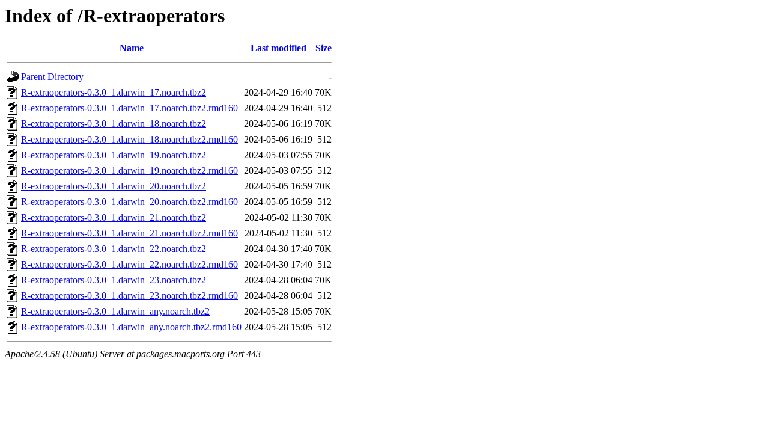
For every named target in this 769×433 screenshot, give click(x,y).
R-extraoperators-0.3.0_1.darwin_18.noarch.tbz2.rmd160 (129, 139)
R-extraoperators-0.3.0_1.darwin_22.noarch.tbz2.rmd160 (129, 264)
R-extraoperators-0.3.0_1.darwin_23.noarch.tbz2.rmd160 (129, 295)
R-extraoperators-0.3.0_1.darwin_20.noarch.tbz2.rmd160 (129, 202)
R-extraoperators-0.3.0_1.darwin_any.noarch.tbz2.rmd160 (131, 327)
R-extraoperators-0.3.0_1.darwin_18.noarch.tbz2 (113, 123)
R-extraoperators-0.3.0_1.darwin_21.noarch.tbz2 (113, 217)
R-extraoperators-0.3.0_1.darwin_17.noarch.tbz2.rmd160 (129, 108)
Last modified (278, 48)
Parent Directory (52, 77)
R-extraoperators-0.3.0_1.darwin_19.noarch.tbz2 (113, 155)
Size (323, 48)
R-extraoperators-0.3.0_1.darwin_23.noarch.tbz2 (113, 280)
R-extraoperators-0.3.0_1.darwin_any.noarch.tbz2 (115, 311)
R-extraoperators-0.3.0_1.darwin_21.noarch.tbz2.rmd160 (129, 233)
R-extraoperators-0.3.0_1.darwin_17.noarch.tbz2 (113, 92)
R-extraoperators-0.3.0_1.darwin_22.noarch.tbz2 (113, 249)
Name (132, 48)
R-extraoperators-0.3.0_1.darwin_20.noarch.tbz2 (113, 186)
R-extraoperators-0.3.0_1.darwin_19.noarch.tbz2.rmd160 (129, 170)
